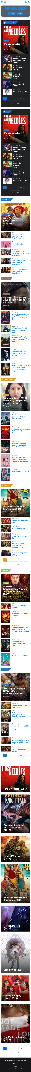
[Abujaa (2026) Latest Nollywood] (6, 705)
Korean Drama (7, 379)
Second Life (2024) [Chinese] (19, 607)
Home (7, 9)
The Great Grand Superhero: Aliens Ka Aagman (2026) (19, 546)
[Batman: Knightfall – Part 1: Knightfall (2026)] (7, 58)
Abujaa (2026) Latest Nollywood (19, 706)
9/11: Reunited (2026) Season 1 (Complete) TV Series (20, 330)
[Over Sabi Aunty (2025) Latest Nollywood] (15, 217)
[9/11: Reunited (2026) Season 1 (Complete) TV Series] (6, 328)
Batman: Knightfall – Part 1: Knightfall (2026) (20, 60)
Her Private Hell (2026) (18, 85)
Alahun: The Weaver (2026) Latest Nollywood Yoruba (19, 715)
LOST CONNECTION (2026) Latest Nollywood (18, 263)
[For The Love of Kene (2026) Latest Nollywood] (6, 270)
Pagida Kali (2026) (18, 528)
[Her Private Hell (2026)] (7, 84)
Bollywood (6, 485)
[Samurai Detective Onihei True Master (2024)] (5, 645)
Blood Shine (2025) (20, 92)
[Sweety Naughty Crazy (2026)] (6, 521)
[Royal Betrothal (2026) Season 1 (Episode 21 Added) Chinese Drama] (5, 631)
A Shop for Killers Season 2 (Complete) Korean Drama (21, 431)
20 (25, 99)
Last (18, 103)
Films (14, 9)
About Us (15, 1063)
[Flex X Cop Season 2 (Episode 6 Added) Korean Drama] (5, 418)
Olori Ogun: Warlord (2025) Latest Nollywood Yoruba (19, 237)
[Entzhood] (7, 2)
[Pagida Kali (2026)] (6, 528)
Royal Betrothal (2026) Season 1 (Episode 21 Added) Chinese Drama (20, 629)
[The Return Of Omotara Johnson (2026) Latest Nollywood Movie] (6, 740)
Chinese (5, 570)
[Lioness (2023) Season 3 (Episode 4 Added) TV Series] (15, 296)
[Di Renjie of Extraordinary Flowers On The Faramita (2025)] (15, 588)
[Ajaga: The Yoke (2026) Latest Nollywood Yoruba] (5, 729)
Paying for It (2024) (19, 244)
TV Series (11, 13)
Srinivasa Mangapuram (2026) (20, 554)
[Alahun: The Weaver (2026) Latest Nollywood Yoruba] (6, 716)
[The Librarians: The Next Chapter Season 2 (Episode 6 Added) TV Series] (5, 369)
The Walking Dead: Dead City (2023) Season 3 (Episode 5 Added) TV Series (20, 317)
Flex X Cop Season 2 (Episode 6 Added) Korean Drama (19, 417)
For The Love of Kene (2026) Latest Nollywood (19, 272)
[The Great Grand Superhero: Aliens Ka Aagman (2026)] (6, 544)
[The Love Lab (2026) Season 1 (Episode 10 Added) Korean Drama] (5, 460)
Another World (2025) (20, 656)
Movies (6, 112)
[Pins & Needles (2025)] (15, 40)
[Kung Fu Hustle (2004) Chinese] (5, 617)
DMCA (15, 1066)
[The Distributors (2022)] (5, 474)
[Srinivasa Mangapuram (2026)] (6, 553)
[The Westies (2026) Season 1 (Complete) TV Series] (5, 340)
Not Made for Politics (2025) (15, 1038)
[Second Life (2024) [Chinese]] (6, 606)
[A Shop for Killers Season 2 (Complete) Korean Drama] (5, 432)
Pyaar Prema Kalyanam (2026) (20, 537)
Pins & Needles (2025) (15, 788)
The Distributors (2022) (20, 471)
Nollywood (22, 9)
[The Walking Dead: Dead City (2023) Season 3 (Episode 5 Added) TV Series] (5, 317)
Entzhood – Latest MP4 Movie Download (15, 1069)
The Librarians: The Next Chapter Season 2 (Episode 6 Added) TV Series (20, 368)
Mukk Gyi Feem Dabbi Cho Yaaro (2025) (19, 77)
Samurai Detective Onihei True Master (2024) (18, 644)
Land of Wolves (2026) (18, 68)
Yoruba (20, 13)
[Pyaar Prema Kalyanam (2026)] (6, 536)
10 (21, 99)
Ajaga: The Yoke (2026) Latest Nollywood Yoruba (20, 728)
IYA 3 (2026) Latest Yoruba (19, 750)
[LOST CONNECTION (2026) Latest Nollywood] (6, 261)
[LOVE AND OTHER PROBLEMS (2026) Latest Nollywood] (6, 252)
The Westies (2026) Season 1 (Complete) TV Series (20, 339)
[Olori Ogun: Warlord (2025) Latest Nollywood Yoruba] (6, 235)
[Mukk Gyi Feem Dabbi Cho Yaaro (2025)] (7, 75)
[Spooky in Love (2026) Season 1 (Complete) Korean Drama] (15, 397)
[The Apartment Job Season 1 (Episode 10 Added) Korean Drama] (5, 446)
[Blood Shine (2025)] (7, 92)
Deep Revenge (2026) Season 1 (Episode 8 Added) (20, 353)
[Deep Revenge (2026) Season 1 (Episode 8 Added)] (5, 354)
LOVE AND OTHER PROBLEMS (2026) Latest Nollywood (20, 254)
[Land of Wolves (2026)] (7, 67)
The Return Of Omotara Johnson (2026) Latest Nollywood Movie (20, 742)
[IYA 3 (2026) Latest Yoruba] (6, 748)
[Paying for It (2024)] (6, 244)
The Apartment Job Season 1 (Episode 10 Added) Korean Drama (20, 445)
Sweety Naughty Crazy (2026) (20, 522)
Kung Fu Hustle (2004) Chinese (20, 614)
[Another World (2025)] (5, 659)
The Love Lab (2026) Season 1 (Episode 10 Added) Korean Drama (20, 459)
